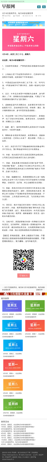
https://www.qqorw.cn (10, 455)
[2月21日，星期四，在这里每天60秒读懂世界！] (12, 306)
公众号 (35, 455)
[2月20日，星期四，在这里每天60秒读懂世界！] (35, 306)
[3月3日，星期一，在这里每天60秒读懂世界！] (13, 365)
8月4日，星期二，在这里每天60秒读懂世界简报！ (18, 433)
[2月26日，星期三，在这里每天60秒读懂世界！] (12, 325)
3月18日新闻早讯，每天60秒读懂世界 (17, 13)
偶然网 (14, 457)
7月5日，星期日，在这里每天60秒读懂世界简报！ (18, 427)
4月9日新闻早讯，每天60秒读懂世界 (13, 431)
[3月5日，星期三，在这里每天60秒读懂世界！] (13, 345)
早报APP (8, 457)
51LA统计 (26, 457)
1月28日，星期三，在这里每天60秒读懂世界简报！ (18, 440)
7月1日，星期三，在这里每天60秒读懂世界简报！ (18, 437)
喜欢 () (25, 275)
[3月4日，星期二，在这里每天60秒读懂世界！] (13, 385)
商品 (19, 457)
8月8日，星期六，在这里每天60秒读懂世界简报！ (18, 444)
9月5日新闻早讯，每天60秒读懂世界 (13, 429)
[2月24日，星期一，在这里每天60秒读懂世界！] (35, 325)
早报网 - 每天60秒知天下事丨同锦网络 (25, 452)
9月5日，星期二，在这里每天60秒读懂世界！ (16, 435)
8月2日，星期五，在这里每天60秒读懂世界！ (16, 424)
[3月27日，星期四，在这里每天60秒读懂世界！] (13, 404)
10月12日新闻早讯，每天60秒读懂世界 (14, 442)
